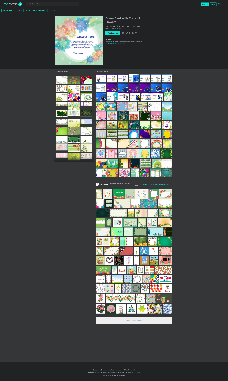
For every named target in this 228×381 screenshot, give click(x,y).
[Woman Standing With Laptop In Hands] (101, 87)
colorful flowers (8, 10)
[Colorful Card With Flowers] (100, 106)
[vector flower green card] (86, 80)
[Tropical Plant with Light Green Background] (145, 125)
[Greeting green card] (74, 156)
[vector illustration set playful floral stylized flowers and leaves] (62, 89)
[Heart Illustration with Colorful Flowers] (124, 173)
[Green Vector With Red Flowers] (167, 143)
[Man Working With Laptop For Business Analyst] (145, 78)
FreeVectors (12, 4)
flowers (19, 10)
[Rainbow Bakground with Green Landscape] (156, 143)
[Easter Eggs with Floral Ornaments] (156, 134)
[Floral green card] (74, 123)
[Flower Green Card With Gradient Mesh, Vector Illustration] (62, 131)
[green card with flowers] (86, 148)
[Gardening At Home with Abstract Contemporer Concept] (101, 163)
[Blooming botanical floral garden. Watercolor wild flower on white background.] (62, 140)
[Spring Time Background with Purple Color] (145, 134)
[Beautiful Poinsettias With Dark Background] (134, 163)
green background (39, 10)
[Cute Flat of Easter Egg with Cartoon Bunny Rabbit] (167, 125)
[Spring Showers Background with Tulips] (123, 125)
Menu (220, 4)
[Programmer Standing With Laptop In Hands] (156, 78)
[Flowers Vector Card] (144, 173)
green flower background (168, 184)
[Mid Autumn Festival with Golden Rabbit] (123, 115)
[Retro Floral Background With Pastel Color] (166, 163)
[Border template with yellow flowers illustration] (140, 241)
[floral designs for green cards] (62, 114)
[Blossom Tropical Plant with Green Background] (134, 125)
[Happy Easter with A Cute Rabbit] (133, 153)
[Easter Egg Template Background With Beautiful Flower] (144, 143)
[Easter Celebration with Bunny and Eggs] (110, 106)
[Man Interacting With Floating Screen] (134, 78)
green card (53, 10)
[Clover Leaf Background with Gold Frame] (166, 153)
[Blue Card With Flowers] (155, 153)
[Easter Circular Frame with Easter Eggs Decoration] (101, 173)
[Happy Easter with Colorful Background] (101, 115)
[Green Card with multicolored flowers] (74, 80)
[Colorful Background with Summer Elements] (167, 134)
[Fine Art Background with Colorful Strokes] (134, 134)
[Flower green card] (74, 89)
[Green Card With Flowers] (168, 96)
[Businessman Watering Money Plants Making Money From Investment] (112, 96)
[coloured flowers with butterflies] (86, 131)
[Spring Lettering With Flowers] (122, 106)
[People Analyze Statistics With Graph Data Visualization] (112, 87)
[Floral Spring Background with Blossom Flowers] (145, 115)
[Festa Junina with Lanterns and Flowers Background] (112, 173)
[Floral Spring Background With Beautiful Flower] (123, 143)
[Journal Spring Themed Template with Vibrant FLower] (155, 173)
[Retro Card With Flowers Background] (122, 153)
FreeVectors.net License (114, 43)
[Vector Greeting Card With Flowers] (154, 106)
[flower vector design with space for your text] (168, 231)
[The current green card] (62, 97)
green (28, 10)
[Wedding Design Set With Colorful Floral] (111, 153)
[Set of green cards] (74, 106)
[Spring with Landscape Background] (156, 125)
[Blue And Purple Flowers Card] (100, 153)
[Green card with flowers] (74, 148)
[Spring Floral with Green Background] (111, 143)
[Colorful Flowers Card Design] (134, 143)
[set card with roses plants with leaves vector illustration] (103, 241)
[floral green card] (86, 97)
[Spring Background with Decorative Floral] (112, 115)
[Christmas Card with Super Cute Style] (134, 115)
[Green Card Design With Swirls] (135, 173)
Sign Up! (205, 4)
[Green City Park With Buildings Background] (112, 163)
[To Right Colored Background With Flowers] (100, 143)
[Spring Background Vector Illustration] (144, 153)
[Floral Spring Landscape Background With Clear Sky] (167, 106)
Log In (213, 4)
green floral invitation (150, 184)
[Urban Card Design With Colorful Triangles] (142, 106)
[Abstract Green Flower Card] (156, 163)
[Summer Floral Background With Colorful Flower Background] (101, 125)
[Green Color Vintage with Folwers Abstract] (166, 173)
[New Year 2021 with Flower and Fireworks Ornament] (156, 115)
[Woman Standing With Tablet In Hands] (167, 78)
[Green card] (86, 140)
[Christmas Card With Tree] (123, 163)
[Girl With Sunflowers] (112, 125)
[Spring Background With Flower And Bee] (167, 115)
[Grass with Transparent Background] (101, 134)
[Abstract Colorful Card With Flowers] (132, 106)
